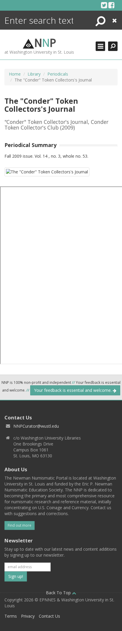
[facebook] (111, 5)
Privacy (28, 616)
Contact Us (49, 616)
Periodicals (57, 74)
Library (34, 74)
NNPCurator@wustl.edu (36, 426)
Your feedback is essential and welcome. (73, 390)
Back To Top (59, 592)
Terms (10, 616)
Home (15, 74)
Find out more (19, 525)
